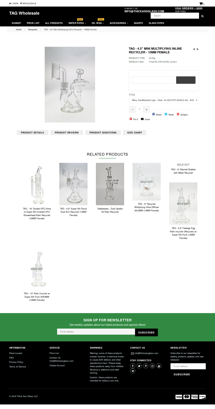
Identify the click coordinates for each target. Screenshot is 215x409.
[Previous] (194, 48)
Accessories (118, 23)
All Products (54, 23)
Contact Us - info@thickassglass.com (62, 359)
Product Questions (103, 132)
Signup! (16, 23)
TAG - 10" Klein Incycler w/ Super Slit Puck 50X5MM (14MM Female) (37, 296)
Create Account (57, 365)
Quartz (138, 23)
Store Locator (15, 353)
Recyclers (32, 29)
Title (132, 94)
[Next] (197, 48)
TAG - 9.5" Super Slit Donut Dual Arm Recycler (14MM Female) (73, 212)
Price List (33, 23)
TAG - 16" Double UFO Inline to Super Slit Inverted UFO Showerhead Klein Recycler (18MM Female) (37, 213)
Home (19, 29)
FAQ (11, 357)
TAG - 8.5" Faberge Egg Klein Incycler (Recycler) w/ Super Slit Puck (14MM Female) (183, 233)
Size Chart (134, 132)
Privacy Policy (16, 362)
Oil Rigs (97, 22)
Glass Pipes (156, 23)
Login (14, 3)
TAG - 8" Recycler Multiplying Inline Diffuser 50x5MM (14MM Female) (147, 207)
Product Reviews (67, 132)
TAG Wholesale (24, 13)
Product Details (32, 132)
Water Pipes (77, 22)
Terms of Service (17, 366)
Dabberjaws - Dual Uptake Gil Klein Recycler (110, 210)
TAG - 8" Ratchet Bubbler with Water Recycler (183, 171)
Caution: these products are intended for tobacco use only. (104, 379)
